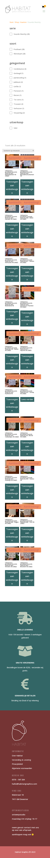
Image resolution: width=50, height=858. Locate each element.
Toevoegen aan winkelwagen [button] (12, 187)
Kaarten (23, 22)
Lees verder (27, 399)
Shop (17, 22)
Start (11, 22)
